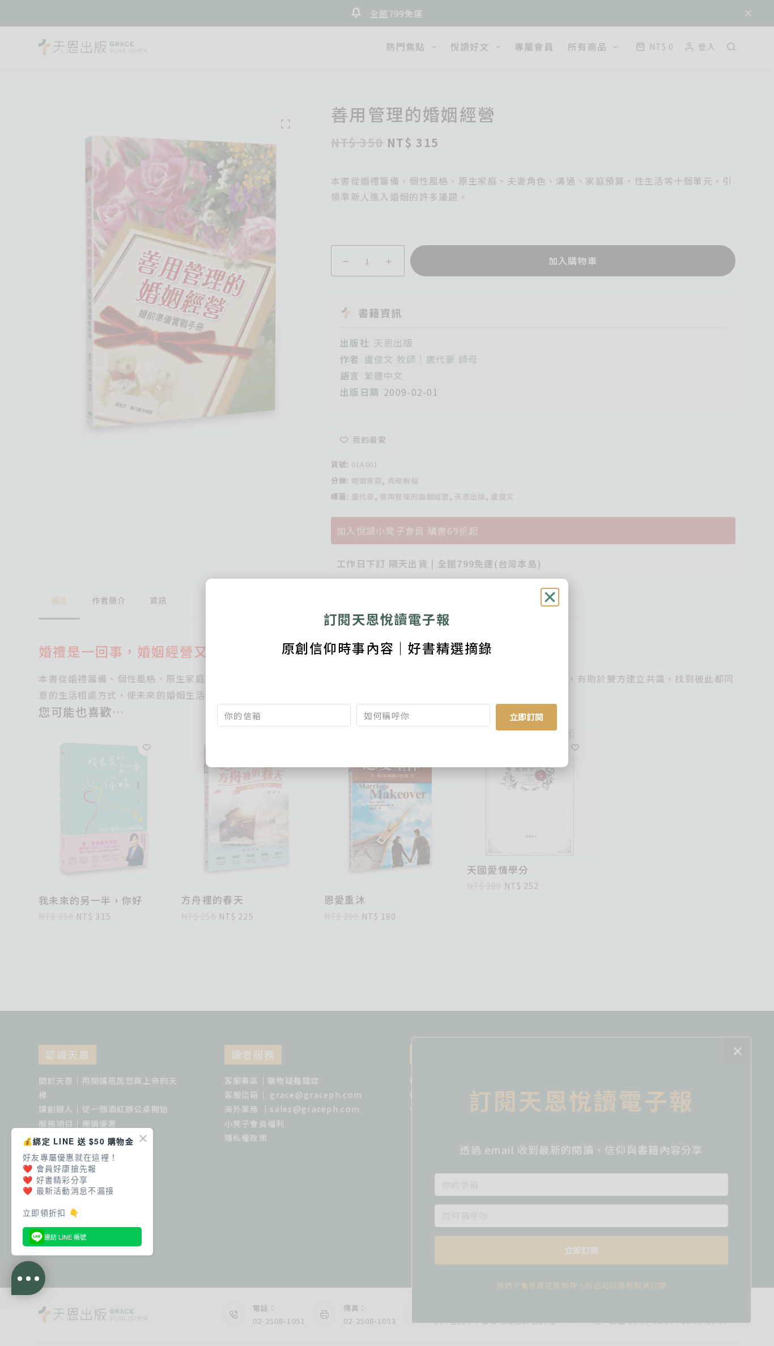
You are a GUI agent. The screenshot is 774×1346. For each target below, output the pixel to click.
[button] (550, 597)
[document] (387, 673)
